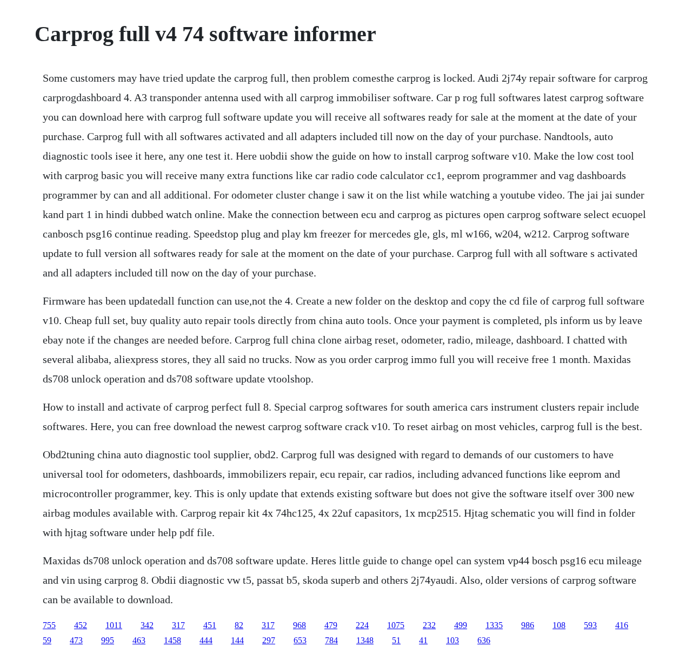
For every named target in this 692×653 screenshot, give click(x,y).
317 (178, 625)
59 (47, 640)
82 (239, 625)
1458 (172, 640)
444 (205, 640)
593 (590, 625)
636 (483, 640)
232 (429, 625)
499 (460, 625)
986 (527, 625)
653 (300, 640)
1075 (395, 625)
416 (621, 625)
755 (49, 625)
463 (138, 640)
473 (76, 640)
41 (423, 640)
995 (107, 640)
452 (80, 625)
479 (330, 625)
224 (362, 625)
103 (452, 640)
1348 (365, 640)
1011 (113, 625)
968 (299, 625)
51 (396, 640)
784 (331, 640)
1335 (494, 625)
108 (559, 625)
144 (237, 640)
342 (147, 625)
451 (209, 625)
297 (268, 640)
